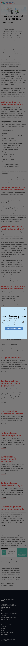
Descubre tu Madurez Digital (14, 328)
